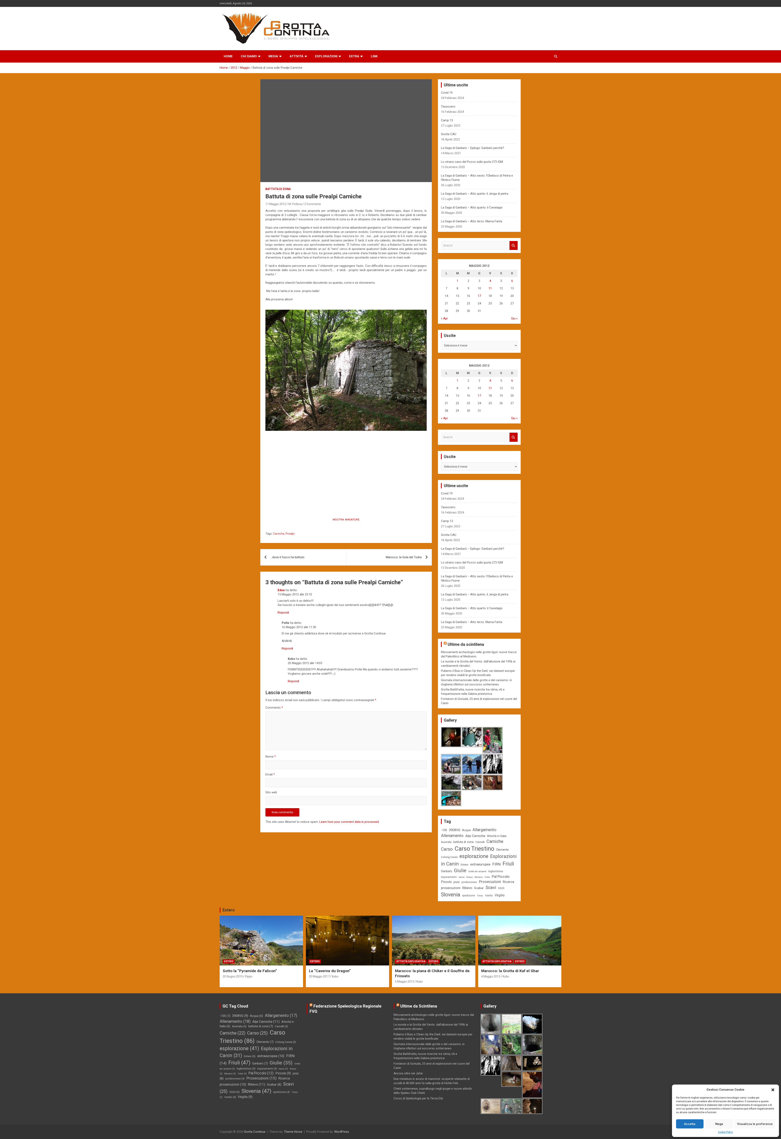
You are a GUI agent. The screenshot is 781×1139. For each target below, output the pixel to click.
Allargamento (484, 829)
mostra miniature (346, 519)
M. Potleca (295, 204)
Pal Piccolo (500, 877)
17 (479, 296)
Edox (281, 590)
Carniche (278, 533)
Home (228, 56)
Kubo (335, 976)
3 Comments (312, 204)
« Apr (444, 318)
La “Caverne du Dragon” (330, 971)
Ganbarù (446, 871)
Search (513, 245)
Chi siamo (249, 56)
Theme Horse (293, 1132)
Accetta (689, 1124)
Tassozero (448, 106)
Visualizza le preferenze (755, 1124)
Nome (270, 756)
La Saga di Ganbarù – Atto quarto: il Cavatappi (471, 207)
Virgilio (500, 895)
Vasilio (489, 895)
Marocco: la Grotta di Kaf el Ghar (510, 971)
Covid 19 (447, 92)
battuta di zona (463, 842)
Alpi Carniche (475, 836)
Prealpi (290, 533)
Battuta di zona (278, 189)
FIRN (496, 864)
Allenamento (452, 835)
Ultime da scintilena (466, 644)
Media (273, 56)
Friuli (508, 864)
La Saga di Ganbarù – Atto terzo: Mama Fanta (471, 221)
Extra (354, 56)
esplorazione (473, 856)
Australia (446, 842)
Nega (719, 1124)
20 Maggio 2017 (319, 976)
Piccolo (446, 882)
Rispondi (283, 612)
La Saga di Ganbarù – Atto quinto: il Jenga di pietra (474, 193)
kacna (462, 877)
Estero (464, 864)
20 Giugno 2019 (233, 976)
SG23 (501, 888)
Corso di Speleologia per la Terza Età (418, 1098)
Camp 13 (447, 120)
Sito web (271, 792)
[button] (773, 1090)
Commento (274, 707)
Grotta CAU (448, 134)
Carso (447, 849)
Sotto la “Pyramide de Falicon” (250, 971)
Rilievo (467, 888)
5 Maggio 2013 (404, 981)
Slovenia (450, 894)
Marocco (478, 877)
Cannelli (480, 842)
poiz (457, 882)
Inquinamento (449, 877)
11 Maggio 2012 (275, 204)
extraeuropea (480, 864)
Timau (480, 895)
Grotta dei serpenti (477, 871)
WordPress (341, 1132)
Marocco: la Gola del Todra (404, 557)
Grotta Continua (254, 1132)
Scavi (490, 887)
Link (374, 56)
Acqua (466, 830)
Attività (296, 56)
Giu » (514, 318)
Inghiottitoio (495, 871)
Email (270, 774)
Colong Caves (449, 857)
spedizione (468, 895)
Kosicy (469, 877)
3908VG (454, 830)
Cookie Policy (725, 1132)
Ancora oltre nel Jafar (408, 1073)
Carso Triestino (474, 848)
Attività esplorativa (410, 961)
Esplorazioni (326, 56)
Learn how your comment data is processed (349, 822)
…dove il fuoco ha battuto (287, 557)
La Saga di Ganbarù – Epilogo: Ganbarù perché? (472, 148)
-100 (444, 830)
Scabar (479, 888)
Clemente (502, 849)
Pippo (248, 976)
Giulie (460, 870)
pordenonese (469, 882)
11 (490, 288)
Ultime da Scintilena (418, 1006)
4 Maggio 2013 (490, 976)
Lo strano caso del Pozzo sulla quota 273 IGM (472, 162)
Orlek (487, 877)
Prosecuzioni (490, 881)
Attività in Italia (496, 836)
